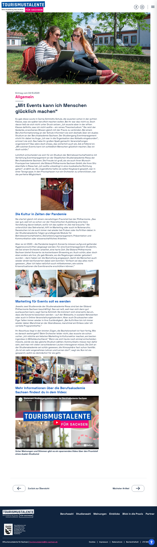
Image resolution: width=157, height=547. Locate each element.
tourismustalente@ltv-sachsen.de (43, 542)
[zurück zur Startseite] (23, 7)
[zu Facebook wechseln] (136, 7)
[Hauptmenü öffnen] (152, 7)
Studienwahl (83, 513)
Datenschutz (117, 542)
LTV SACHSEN (147, 542)
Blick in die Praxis (132, 513)
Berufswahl (66, 513)
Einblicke (114, 513)
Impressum (103, 542)
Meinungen (100, 513)
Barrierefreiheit (132, 542)
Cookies (92, 542)
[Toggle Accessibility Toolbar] (151, 542)
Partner (150, 513)
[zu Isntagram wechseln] (142, 7)
